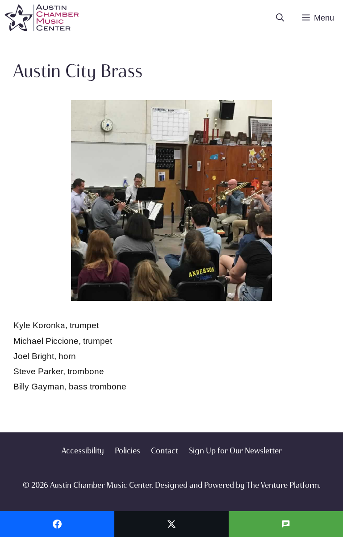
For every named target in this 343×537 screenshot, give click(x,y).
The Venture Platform (282, 485)
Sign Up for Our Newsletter (235, 451)
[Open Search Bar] (280, 18)
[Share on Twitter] (171, 524)
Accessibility (83, 451)
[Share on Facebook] (57, 524)
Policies (127, 451)
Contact (164, 451)
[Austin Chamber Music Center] (41, 18)
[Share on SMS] (286, 524)
